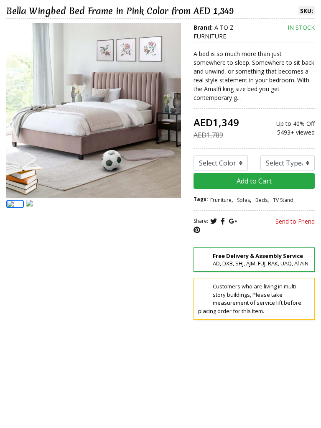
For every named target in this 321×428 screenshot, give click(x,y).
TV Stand (283, 200)
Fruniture (221, 200)
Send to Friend (294, 221)
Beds (261, 200)
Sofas (243, 200)
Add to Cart (254, 181)
